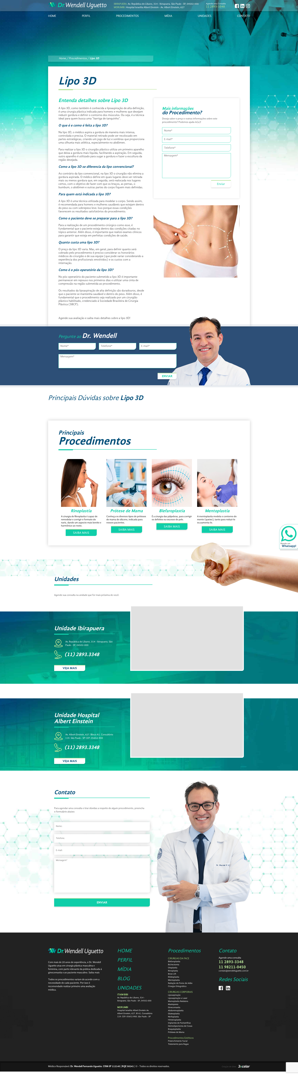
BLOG (123, 978)
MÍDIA (168, 16)
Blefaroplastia (174, 962)
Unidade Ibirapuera (79, 629)
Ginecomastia (174, 1008)
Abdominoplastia (175, 1011)
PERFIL (86, 16)
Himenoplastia (174, 1020)
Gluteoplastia (174, 1014)
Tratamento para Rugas (178, 1044)
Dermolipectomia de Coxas (180, 1026)
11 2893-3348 (215, 6)
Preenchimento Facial (177, 1041)
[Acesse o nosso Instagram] (248, 6)
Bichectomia (173, 965)
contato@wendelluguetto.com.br (234, 971)
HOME (52, 16)
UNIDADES (204, 16)
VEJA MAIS (70, 668)
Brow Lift (172, 974)
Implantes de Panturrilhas (179, 1023)
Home (63, 58)
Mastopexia (173, 1004)
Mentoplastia (174, 980)
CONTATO (243, 16)
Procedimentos (184, 951)
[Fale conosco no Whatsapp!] (288, 537)
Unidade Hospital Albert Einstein (76, 718)
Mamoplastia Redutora (178, 1001)
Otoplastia (172, 968)
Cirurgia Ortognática (177, 986)
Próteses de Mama (176, 1032)
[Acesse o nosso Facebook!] (237, 6)
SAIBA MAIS (81, 532)
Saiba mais (94, 972)
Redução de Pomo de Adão (180, 983)
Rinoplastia (173, 971)
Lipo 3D (94, 58)
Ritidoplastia (173, 977)
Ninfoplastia (173, 1017)
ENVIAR (167, 376)
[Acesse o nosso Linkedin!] (242, 6)
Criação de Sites (229, 1067)
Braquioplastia (174, 1029)
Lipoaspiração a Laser (177, 998)
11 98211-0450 (232, 967)
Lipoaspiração (174, 995)
